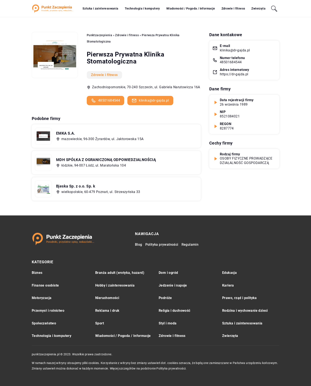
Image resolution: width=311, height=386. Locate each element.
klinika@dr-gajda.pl (154, 100)
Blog (138, 245)
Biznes (37, 273)
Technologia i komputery (142, 8)
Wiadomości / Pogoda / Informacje (190, 8)
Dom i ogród (168, 273)
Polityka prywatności (161, 245)
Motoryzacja (41, 298)
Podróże (165, 298)
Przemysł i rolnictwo (48, 311)
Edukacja (229, 273)
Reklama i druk (107, 311)
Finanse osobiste (45, 285)
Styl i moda (167, 323)
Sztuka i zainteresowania (100, 8)
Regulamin (190, 245)
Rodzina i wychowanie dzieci (245, 311)
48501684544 (109, 100)
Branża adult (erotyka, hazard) (119, 273)
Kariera (228, 285)
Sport (99, 323)
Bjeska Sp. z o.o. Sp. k (75, 186)
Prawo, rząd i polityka (239, 298)
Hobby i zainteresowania (115, 285)
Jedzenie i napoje (173, 285)
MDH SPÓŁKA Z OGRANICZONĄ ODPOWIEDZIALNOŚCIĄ (106, 159)
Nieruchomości (107, 298)
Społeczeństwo (44, 323)
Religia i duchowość (174, 311)
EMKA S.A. (65, 133)
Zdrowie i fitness (233, 8)
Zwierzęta (258, 8)
